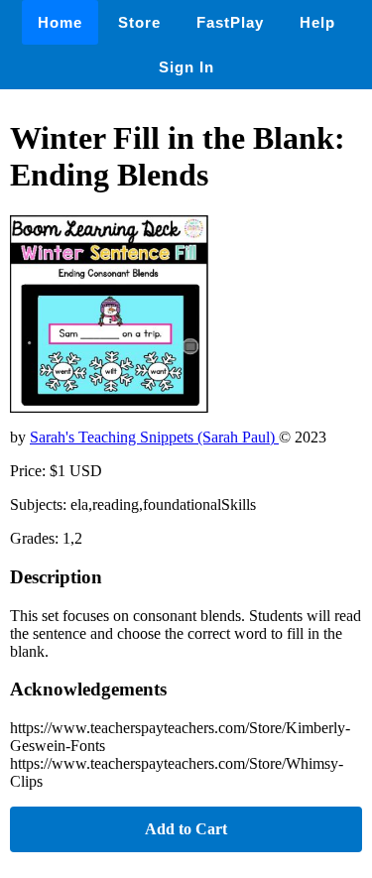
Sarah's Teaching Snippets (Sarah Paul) (154, 437)
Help (317, 22)
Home (60, 22)
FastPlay (230, 22)
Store (139, 22)
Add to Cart (186, 828)
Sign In (186, 67)
